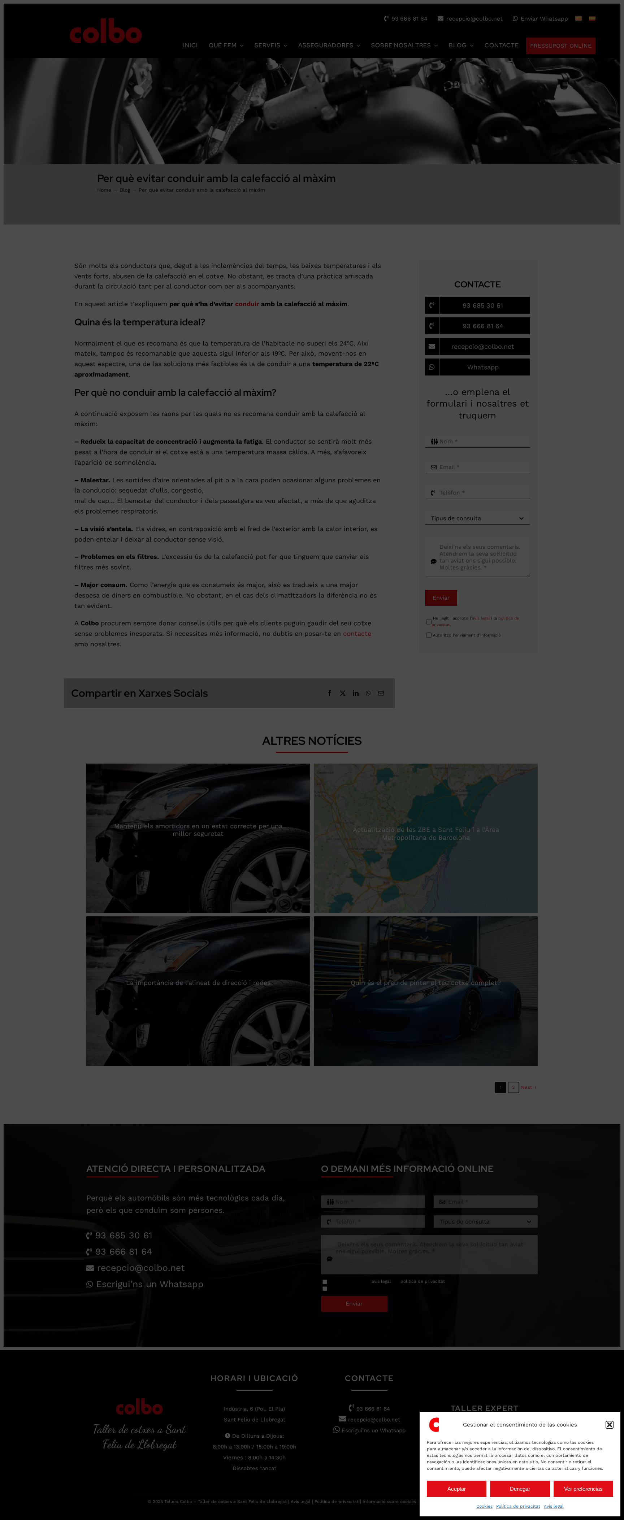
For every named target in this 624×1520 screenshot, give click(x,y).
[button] (609, 1424)
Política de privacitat (518, 1506)
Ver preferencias (583, 1489)
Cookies (484, 1506)
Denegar (520, 1489)
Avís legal (554, 1506)
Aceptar (456, 1489)
